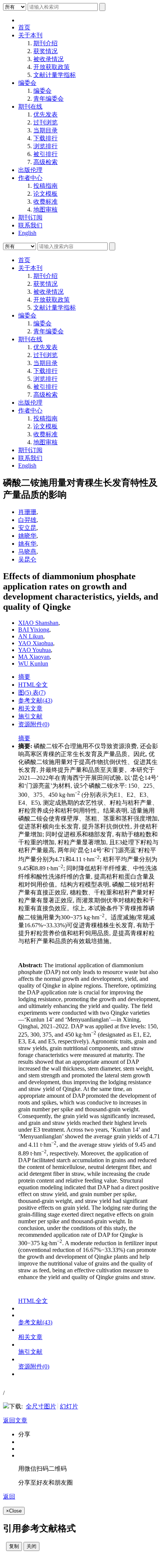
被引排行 (45, 154)
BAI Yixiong (33, 629)
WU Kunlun (33, 663)
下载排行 (45, 138)
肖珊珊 (27, 512)
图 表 (31, 692)
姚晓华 (27, 535)
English (27, 233)
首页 (24, 27)
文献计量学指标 (54, 75)
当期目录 (45, 130)
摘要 (24, 676)
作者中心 (30, 178)
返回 (9, 1496)
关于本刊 (30, 35)
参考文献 (35, 700)
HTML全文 (33, 684)
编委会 (27, 83)
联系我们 (30, 225)
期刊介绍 (45, 43)
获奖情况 (45, 51)
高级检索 (45, 162)
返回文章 (15, 1420)
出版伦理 (30, 170)
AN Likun (30, 636)
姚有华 (27, 543)
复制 (14, 1546)
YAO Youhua (34, 650)
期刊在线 (30, 106)
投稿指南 (45, 186)
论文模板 (45, 193)
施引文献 (30, 716)
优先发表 (45, 114)
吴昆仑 (27, 559)
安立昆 (27, 528)
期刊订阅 (30, 217)
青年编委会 (48, 98)
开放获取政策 (51, 67)
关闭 (31, 1546)
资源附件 (33, 724)
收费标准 (45, 201)
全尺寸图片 (41, 1406)
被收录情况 (48, 59)
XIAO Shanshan (38, 623)
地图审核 (45, 209)
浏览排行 (45, 146)
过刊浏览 (45, 122)
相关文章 (30, 708)
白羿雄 (27, 520)
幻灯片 (69, 1406)
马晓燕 (27, 551)
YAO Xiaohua (35, 643)
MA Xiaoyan (34, 657)
